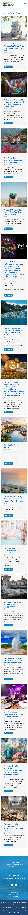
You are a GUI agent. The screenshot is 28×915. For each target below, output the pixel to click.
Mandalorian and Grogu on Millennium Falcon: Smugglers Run (14, 604)
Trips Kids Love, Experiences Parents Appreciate (11, 551)
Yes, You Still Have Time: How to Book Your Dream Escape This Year (13, 212)
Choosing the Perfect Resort (12, 446)
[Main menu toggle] (25, 4)
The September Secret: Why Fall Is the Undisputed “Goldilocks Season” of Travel (13, 159)
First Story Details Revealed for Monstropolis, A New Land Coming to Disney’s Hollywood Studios (14, 770)
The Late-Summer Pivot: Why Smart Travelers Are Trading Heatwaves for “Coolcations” (13, 331)
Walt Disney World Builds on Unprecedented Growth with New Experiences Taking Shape (14, 103)
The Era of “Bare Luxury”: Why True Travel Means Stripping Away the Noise (13, 499)
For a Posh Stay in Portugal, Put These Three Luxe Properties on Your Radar (14, 47)
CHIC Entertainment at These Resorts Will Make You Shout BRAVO (13, 714)
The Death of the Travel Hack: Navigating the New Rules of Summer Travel (14, 660)
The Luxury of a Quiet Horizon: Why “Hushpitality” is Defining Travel (13, 827)
